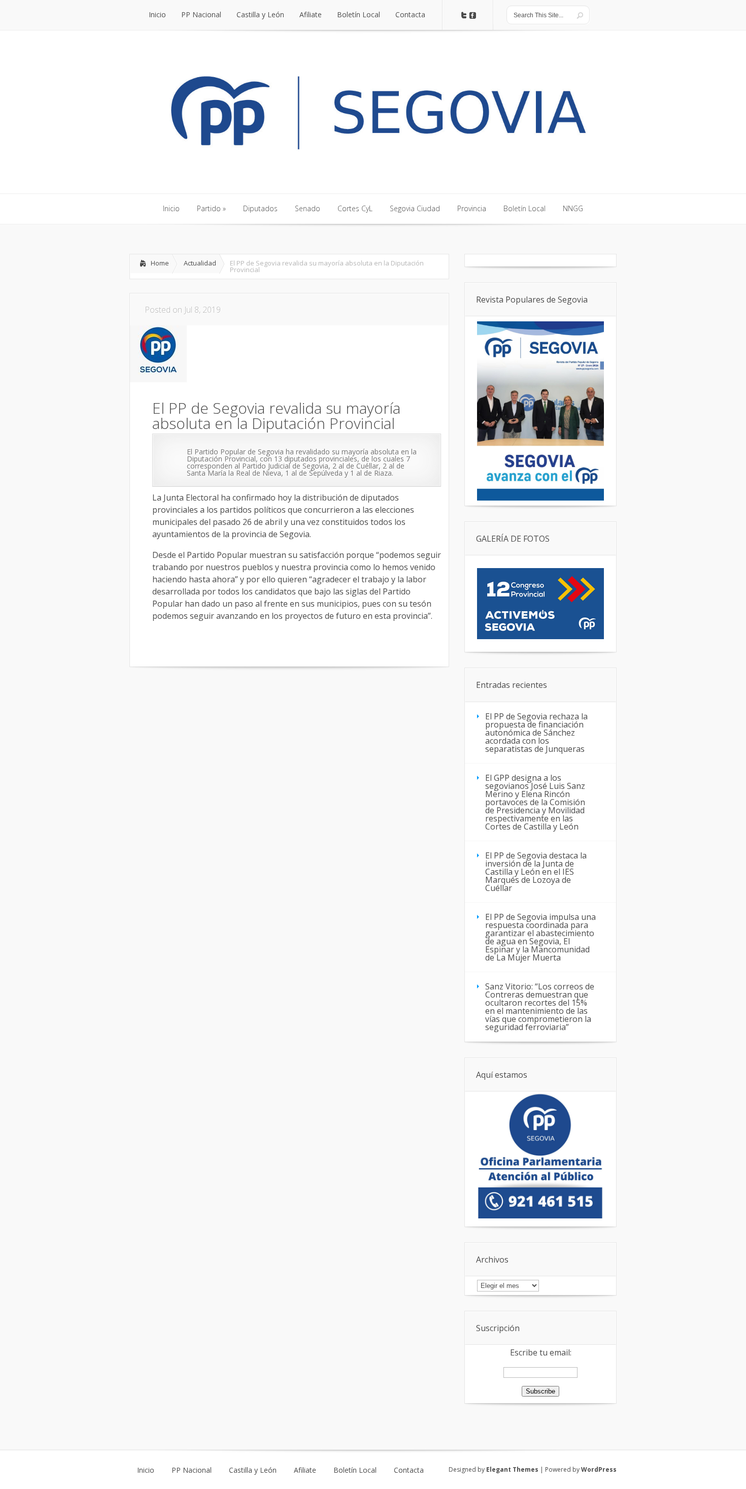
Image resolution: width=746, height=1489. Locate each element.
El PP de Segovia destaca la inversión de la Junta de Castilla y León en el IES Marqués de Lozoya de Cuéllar (536, 872)
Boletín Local (355, 1470)
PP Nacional (192, 1470)
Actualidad (200, 263)
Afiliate (305, 1470)
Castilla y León (253, 1470)
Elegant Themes (512, 1469)
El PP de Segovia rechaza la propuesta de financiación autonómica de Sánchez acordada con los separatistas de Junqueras (536, 732)
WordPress (599, 1469)
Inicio (145, 1470)
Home (160, 263)
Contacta (409, 1470)
